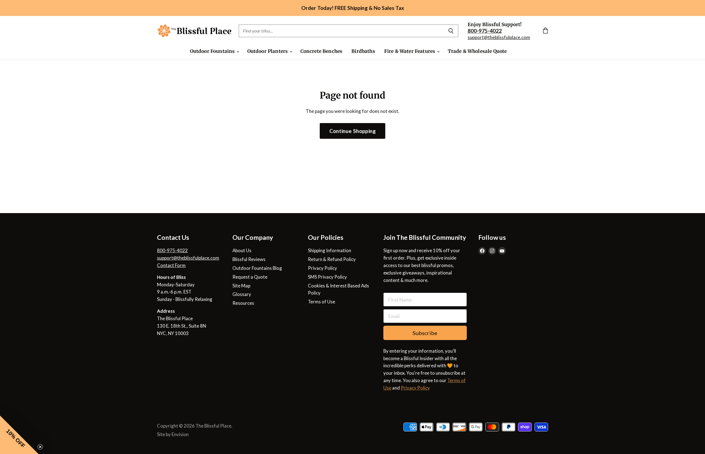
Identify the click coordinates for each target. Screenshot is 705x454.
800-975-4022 (172, 250)
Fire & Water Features (410, 51)
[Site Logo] (194, 31)
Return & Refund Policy (332, 259)
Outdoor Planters (268, 51)
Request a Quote (249, 277)
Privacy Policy (322, 268)
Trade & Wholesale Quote (477, 51)
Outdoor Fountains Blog (257, 268)
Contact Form (171, 265)
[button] (19, 434)
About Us (241, 250)
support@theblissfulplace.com (499, 37)
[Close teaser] (40, 447)
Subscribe (425, 333)
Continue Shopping (352, 131)
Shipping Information (329, 250)
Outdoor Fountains (213, 51)
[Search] (451, 31)
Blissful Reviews (248, 259)
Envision (180, 434)
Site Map (241, 286)
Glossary (241, 294)
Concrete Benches (321, 51)
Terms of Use (321, 302)
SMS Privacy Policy (327, 277)
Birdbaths (363, 51)
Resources (243, 303)
